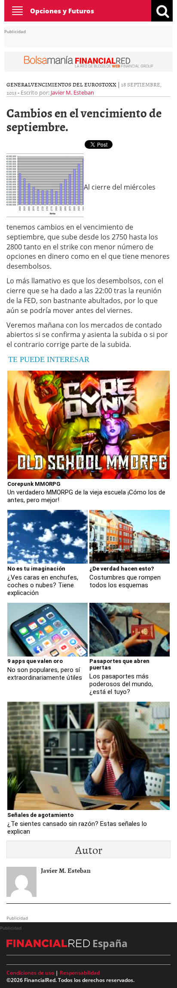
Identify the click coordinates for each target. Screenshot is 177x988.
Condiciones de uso (30, 972)
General (18, 84)
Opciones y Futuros (62, 10)
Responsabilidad (80, 972)
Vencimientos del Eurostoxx (73, 84)
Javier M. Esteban (72, 92)
